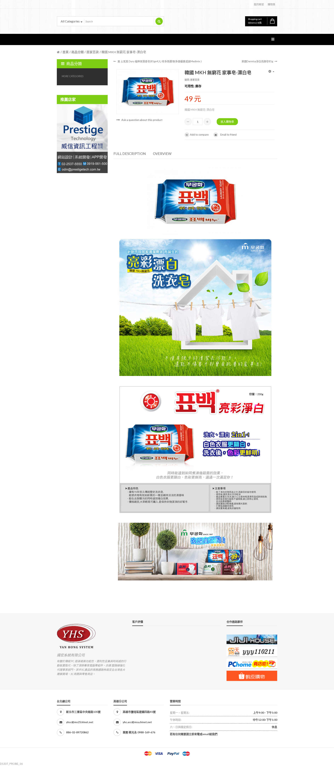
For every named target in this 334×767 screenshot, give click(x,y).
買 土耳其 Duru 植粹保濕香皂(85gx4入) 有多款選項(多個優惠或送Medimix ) (160, 61)
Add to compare (199, 134)
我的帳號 (259, 4)
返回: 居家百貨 (192, 79)
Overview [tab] (162, 153)
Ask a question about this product (142, 119)
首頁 (65, 52)
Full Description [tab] (129, 153)
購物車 (271, 4)
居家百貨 (92, 52)
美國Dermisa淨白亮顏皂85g (257, 61)
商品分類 (77, 52)
